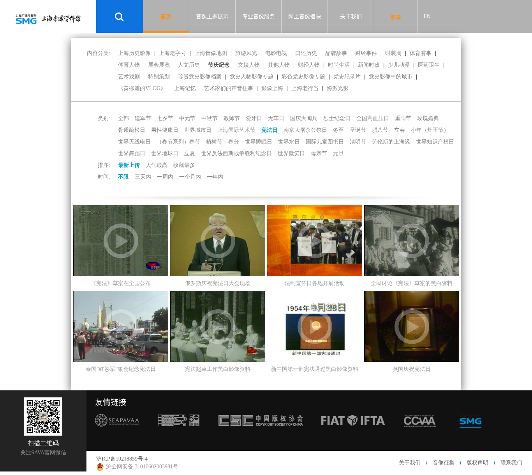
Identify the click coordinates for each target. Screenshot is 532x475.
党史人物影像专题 (251, 77)
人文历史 (189, 65)
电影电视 (276, 53)
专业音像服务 (258, 16)
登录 (395, 17)
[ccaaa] (420, 432)
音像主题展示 (212, 16)
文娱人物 (249, 65)
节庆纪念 (219, 65)
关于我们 (351, 16)
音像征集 (443, 463)
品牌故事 (336, 53)
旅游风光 (246, 53)
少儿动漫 (399, 65)
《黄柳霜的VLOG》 (142, 88)
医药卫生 (429, 65)
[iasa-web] (178, 432)
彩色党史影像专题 (303, 77)
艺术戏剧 (129, 77)
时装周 (393, 53)
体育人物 (129, 65)
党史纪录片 (347, 77)
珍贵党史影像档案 (200, 77)
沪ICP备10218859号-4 (122, 459)
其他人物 (279, 65)
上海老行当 (305, 88)
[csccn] (260, 432)
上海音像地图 (210, 53)
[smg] (470, 432)
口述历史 (306, 53)
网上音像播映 (304, 16)
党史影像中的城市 (390, 77)
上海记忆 (185, 88)
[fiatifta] (353, 432)
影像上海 (272, 88)
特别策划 (159, 77)
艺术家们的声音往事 (228, 88)
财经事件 (366, 53)
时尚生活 (339, 65)
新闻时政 (369, 65)
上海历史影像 (134, 53)
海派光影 (338, 88)
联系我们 (511, 463)
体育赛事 (421, 53)
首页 (165, 16)
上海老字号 (172, 53)
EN (427, 16)
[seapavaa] (117, 432)
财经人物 (309, 65)
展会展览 (159, 65)
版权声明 (477, 463)
